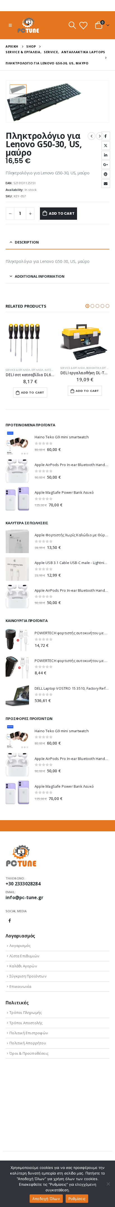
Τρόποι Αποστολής (25, 1022)
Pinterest (105, 174)
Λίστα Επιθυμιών (24, 955)
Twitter (105, 145)
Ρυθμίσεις (76, 1198)
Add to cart (62, 213)
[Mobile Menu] (10, 25)
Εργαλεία (38, 370)
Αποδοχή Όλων (46, 1198)
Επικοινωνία (20, 986)
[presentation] (102, 101)
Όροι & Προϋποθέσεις (28, 1053)
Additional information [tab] (39, 276)
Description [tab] (27, 242)
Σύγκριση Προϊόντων (27, 976)
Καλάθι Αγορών (23, 966)
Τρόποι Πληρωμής (25, 1012)
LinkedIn (105, 155)
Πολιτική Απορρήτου (27, 1042)
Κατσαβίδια (52, 370)
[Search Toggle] (72, 25)
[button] (87, 306)
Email (105, 183)
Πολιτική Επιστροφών (28, 1032)
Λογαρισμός (19, 945)
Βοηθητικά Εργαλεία (100, 368)
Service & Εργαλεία (18, 370)
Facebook (105, 136)
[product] (30, 343)
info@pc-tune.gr (24, 897)
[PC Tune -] (28, 25)
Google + (105, 164)
